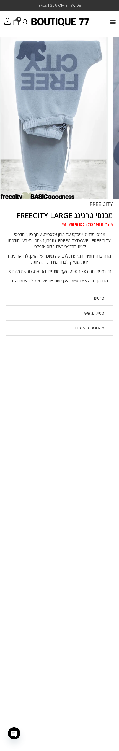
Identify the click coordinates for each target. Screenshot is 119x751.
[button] (112, 22)
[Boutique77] (60, 22)
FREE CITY (101, 204)
